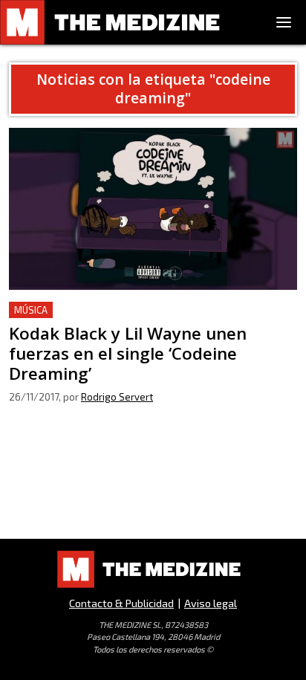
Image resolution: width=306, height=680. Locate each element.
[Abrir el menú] (283, 22)
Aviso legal (210, 603)
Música (31, 310)
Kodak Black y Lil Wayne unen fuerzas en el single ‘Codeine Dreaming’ (142, 319)
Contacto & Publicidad (121, 603)
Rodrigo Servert (117, 397)
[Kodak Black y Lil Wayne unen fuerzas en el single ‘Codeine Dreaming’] (153, 209)
